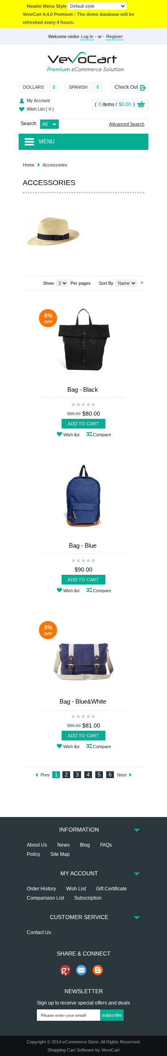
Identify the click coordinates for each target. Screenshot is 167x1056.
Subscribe (112, 1015)
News (63, 845)
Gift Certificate (111, 889)
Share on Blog (98, 970)
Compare (102, 434)
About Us (37, 845)
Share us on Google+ (65, 970)
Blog (85, 845)
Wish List (40, 109)
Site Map (60, 854)
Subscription (88, 898)
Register (114, 36)
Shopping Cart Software (70, 1049)
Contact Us (39, 932)
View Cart (141, 105)
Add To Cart (83, 423)
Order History (41, 889)
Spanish (78, 87)
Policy (33, 854)
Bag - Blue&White (83, 701)
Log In (87, 36)
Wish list (71, 434)
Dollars (33, 87)
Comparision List (45, 898)
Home (28, 164)
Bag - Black (82, 389)
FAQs (106, 845)
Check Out (126, 87)
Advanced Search (126, 124)
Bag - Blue (82, 545)
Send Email (81, 970)
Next (121, 774)
